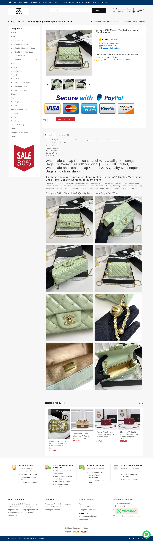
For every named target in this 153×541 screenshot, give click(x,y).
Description (49, 135)
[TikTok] (142, 538)
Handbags (15, 102)
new (13, 37)
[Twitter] (133, 538)
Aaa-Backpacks (17, 40)
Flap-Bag (15, 94)
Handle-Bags (16, 106)
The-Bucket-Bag (17, 125)
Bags (13, 63)
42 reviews (112, 59)
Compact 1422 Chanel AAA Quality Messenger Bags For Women (83, 193)
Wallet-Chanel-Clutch (19, 132)
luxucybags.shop (85, 519)
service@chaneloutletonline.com (128, 516)
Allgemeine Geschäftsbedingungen (59, 504)
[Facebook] (129, 538)
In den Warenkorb (65, 119)
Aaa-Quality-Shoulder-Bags (22, 52)
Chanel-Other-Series (19, 86)
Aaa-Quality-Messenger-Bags (23, 48)
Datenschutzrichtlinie (53, 507)
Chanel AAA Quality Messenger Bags (111, 186)
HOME (13, 33)
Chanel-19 (15, 79)
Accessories (16, 60)
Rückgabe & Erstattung (88, 510)
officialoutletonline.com (88, 516)
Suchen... (99, 10)
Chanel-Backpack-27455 (21, 83)
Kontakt (82, 504)
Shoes (13, 117)
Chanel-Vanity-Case (19, 90)
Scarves (14, 113)
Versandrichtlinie (85, 507)
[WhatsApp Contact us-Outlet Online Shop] (146, 534)
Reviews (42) (63, 135)
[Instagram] (138, 538)
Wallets (14, 136)
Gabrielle (15, 98)
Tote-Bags (15, 129)
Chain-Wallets (16, 71)
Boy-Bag (14, 67)
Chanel (14, 75)
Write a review (125, 59)
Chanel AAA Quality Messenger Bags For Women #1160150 (91, 162)
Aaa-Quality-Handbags (20, 44)
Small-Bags (16, 121)
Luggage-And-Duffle (19, 109)
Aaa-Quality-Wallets (19, 56)
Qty (44, 120)
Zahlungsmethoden (52, 510)
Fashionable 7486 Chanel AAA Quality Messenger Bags (81, 436)
